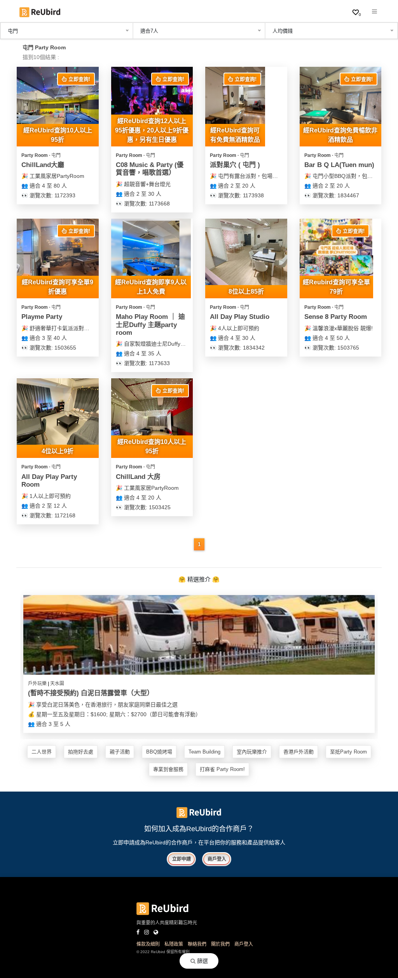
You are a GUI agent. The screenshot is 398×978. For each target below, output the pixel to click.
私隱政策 (173, 944)
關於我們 (220, 944)
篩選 (202, 961)
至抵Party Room (348, 752)
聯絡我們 (197, 944)
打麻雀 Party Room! (222, 769)
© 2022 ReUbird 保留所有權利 (163, 952)
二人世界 (41, 752)
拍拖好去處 (80, 752)
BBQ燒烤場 (159, 752)
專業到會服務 (168, 769)
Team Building (204, 752)
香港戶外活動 (298, 752)
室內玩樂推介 (252, 752)
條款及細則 (148, 944)
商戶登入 (217, 859)
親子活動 (120, 752)
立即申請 (181, 859)
